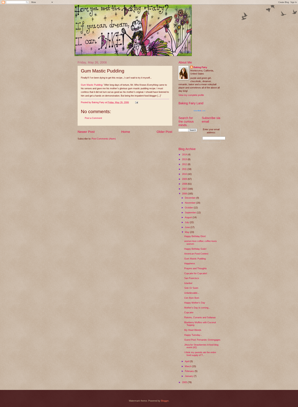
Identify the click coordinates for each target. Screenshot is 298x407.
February (190, 371)
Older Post (164, 131)
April (187, 361)
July (187, 222)
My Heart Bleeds (192, 330)
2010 (185, 174)
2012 (185, 164)
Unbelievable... (191, 293)
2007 (185, 189)
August (189, 217)
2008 (185, 184)
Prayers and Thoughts (195, 268)
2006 (185, 193)
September (191, 212)
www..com (199, 111)
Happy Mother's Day (194, 302)
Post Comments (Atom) (104, 138)
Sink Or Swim (191, 288)
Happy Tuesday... (193, 335)
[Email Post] (136, 102)
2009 (185, 179)
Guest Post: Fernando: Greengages (202, 340)
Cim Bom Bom (191, 298)
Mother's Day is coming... (197, 307)
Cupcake (188, 312)
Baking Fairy (200, 67)
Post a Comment (93, 118)
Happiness (189, 263)
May (187, 232)
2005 (185, 382)
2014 (185, 154)
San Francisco (191, 278)
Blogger (165, 401)
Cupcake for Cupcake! (195, 273)
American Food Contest (196, 253)
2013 (185, 159)
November (190, 203)
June (187, 227)
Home (125, 131)
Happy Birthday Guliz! (195, 249)
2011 (184, 169)
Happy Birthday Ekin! (195, 236)
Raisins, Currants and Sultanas (200, 317)
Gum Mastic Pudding (91, 84)
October (189, 207)
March (188, 366)
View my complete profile (191, 95)
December (190, 198)
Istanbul (188, 283)
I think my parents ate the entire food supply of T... (200, 353)
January (189, 376)
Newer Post (86, 131)
